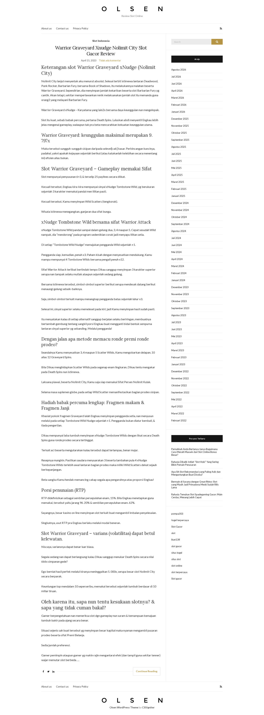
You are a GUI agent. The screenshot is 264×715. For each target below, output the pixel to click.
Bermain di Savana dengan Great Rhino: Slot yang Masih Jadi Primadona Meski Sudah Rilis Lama (195, 484)
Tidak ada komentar (110, 60)
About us (46, 28)
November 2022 (180, 378)
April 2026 (177, 90)
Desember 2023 (180, 287)
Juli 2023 (176, 322)
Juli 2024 (176, 238)
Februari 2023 (178, 357)
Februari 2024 (178, 273)
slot (173, 533)
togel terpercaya (180, 520)
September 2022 (180, 392)
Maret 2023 (177, 350)
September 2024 (180, 224)
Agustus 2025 (178, 146)
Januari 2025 (178, 195)
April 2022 (177, 406)
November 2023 (180, 294)
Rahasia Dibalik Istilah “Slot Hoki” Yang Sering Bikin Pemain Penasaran (195, 463)
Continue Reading (146, 671)
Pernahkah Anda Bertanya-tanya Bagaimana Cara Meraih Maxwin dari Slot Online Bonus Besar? (194, 452)
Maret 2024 (177, 266)
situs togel (176, 552)
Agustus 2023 (178, 315)
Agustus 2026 (178, 69)
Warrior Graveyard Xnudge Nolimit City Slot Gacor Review (101, 51)
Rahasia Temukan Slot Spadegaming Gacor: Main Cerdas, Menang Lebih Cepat (196, 496)
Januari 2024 (178, 280)
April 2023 (177, 343)
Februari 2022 (178, 420)
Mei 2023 (176, 336)
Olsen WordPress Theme (124, 707)
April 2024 (177, 259)
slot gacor (176, 546)
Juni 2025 (176, 160)
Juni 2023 (176, 329)
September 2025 (180, 139)
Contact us (62, 28)
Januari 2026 (178, 111)
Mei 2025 (176, 167)
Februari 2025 (178, 188)
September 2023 (180, 308)
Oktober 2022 (179, 385)
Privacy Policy (80, 28)
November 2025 (180, 125)
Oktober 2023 (179, 301)
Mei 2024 (176, 252)
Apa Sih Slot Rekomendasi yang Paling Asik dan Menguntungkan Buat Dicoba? (196, 473)
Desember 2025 (180, 118)
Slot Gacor (176, 526)
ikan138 (175, 539)
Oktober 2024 (179, 217)
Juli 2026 (176, 76)
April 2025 (177, 174)
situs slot (176, 559)
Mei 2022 (176, 399)
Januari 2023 (178, 364)
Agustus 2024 (178, 231)
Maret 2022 (177, 413)
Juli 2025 (176, 153)
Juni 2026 (176, 83)
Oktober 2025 (179, 132)
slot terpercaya (179, 572)
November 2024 (180, 210)
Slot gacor (176, 578)
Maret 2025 (177, 181)
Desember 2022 (180, 371)
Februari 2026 (178, 104)
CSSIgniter (148, 707)
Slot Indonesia (101, 40)
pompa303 (177, 513)
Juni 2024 (176, 245)
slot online (176, 565)
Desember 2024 (180, 203)
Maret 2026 (177, 97)
